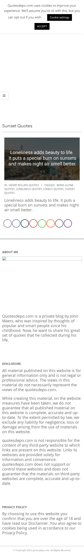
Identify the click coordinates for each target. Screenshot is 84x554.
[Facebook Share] (16, 223)
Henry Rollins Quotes (24, 185)
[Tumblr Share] (59, 223)
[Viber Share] (68, 223)
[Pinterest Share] (33, 223)
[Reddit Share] (51, 223)
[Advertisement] (42, 72)
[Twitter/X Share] (25, 223)
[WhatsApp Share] (42, 223)
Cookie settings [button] (59, 17)
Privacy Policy (14, 532)
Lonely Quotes (53, 189)
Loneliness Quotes (29, 189)
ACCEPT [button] (42, 26)
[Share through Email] (7, 223)
